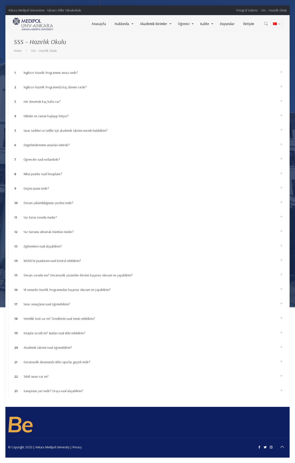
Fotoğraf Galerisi (246, 10)
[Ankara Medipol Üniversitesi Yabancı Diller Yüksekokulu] (33, 23)
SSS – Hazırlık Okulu (274, 10)
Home (17, 51)
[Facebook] (259, 447)
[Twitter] (265, 447)
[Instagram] (271, 447)
